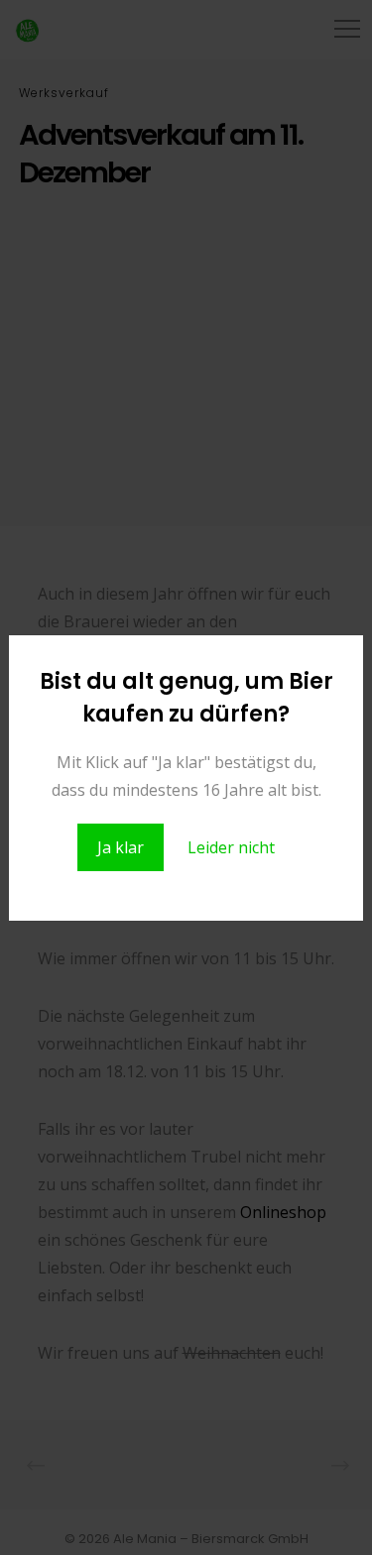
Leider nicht (231, 847)
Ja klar (120, 847)
